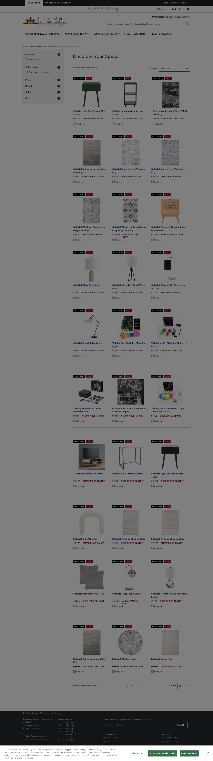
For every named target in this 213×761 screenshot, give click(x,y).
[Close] (208, 753)
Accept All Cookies (189, 753)
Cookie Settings (136, 753)
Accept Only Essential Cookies (163, 753)
